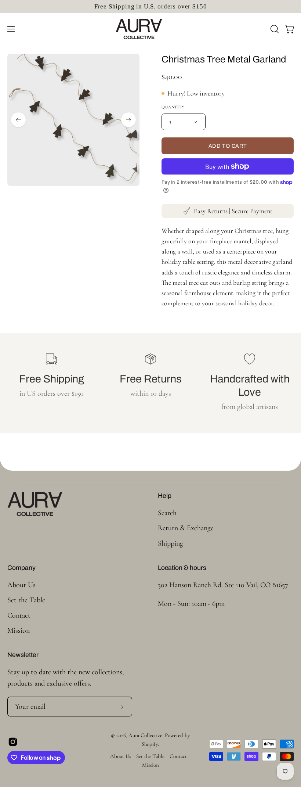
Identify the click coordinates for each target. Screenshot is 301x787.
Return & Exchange (186, 528)
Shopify (150, 744)
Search (167, 513)
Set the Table (26, 600)
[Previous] (18, 119)
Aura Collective (145, 735)
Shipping (170, 543)
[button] (274, 29)
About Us (21, 585)
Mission (18, 630)
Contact (18, 615)
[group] (150, 6)
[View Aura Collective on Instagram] (12, 741)
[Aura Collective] (150, 29)
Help (164, 495)
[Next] (128, 119)
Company (21, 567)
